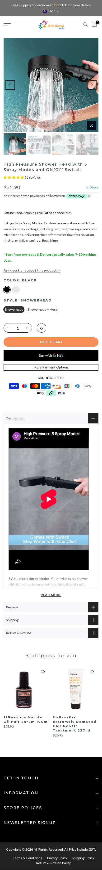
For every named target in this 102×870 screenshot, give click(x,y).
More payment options (51, 367)
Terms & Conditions (27, 858)
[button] (14, 177)
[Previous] (10, 85)
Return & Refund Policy (53, 863)
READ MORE (51, 595)
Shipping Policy (83, 858)
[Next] (92, 85)
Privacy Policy (57, 858)
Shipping (29, 213)
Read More (49, 240)
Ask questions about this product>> (32, 270)
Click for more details (75, 5)
